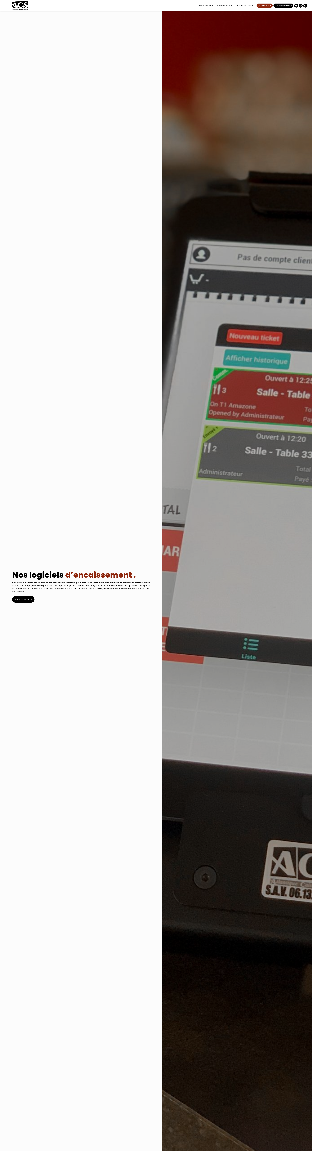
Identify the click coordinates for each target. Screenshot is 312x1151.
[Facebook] (296, 6)
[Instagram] (301, 6)
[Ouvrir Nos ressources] (252, 5)
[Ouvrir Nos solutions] (232, 5)
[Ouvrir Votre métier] (212, 5)
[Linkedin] (305, 6)
